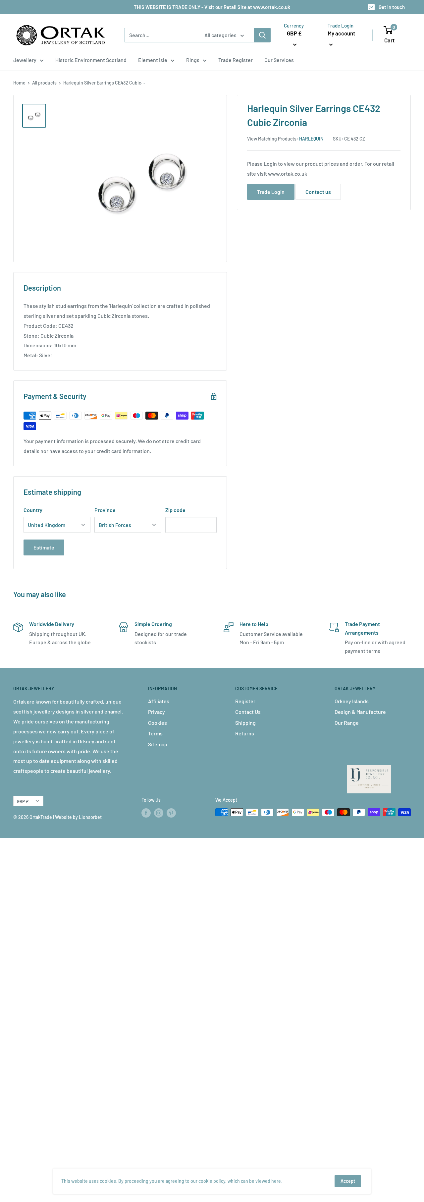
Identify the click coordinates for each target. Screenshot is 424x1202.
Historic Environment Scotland (91, 60)
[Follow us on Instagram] (158, 813)
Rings (192, 60)
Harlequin (311, 139)
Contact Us (248, 712)
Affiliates (158, 701)
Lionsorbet (90, 817)
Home (19, 83)
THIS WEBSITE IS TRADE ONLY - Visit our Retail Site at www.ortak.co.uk (212, 7)
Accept (348, 1181)
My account (341, 33)
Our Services (279, 60)
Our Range (347, 722)
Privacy (156, 712)
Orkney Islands (352, 701)
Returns (244, 733)
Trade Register (235, 60)
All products (44, 83)
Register (245, 701)
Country (33, 510)
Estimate (43, 547)
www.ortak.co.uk (287, 173)
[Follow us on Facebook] (146, 813)
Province (105, 510)
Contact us (318, 192)
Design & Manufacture (360, 712)
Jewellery (24, 60)
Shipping (245, 722)
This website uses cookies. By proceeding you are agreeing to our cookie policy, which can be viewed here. (171, 1181)
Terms (155, 733)
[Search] (262, 35)
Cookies (157, 722)
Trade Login (271, 192)
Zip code (175, 510)
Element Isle (152, 60)
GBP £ (22, 801)
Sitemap (157, 744)
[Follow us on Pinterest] (171, 813)
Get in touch (392, 7)
